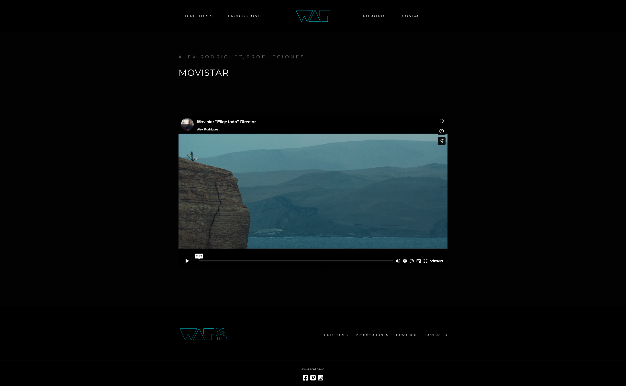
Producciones (275, 57)
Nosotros (407, 335)
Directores (335, 335)
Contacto (436, 335)
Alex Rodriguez (211, 57)
